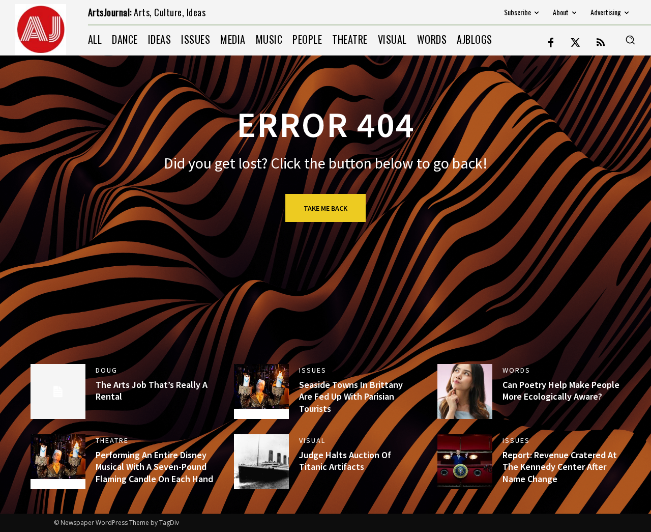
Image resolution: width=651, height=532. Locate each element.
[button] (630, 40)
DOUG (106, 370)
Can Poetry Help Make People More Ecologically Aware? (560, 390)
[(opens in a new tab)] (261, 391)
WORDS (516, 370)
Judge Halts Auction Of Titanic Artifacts (345, 460)
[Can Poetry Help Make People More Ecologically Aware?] (464, 391)
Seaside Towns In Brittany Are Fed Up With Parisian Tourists (351, 396)
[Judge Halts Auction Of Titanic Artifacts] (261, 461)
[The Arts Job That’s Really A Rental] (58, 391)
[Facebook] (551, 43)
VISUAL (312, 440)
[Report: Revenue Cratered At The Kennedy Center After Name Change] (464, 461)
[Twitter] (576, 43)
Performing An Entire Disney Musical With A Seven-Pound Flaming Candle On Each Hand (154, 467)
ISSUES (313, 370)
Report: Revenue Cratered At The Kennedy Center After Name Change (559, 467)
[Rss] (600, 43)
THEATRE (112, 440)
